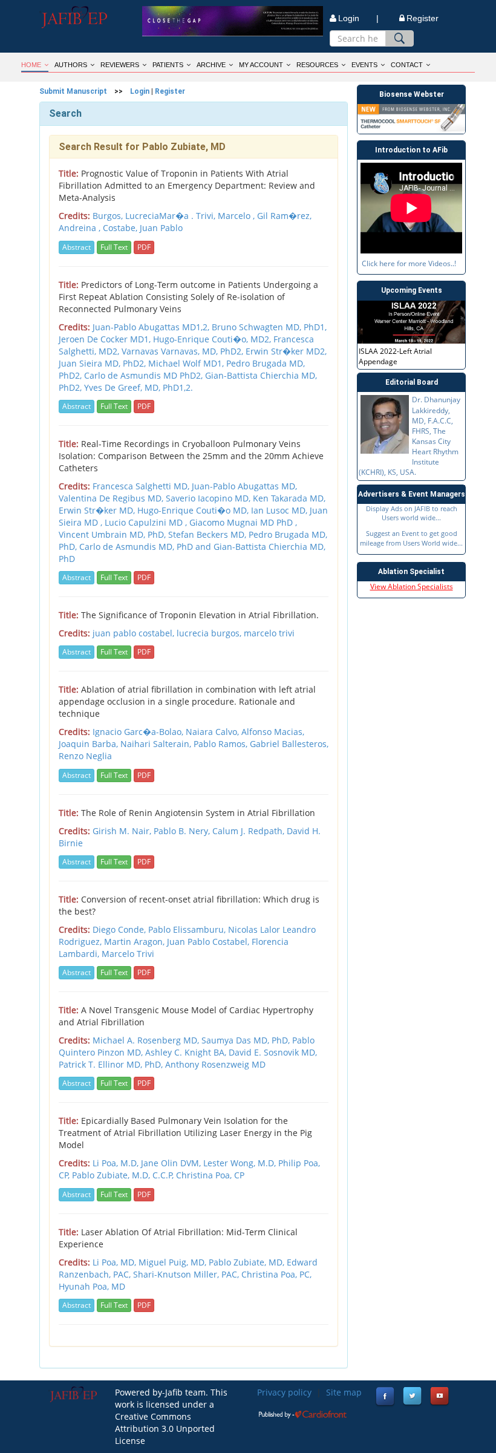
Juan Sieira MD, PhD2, (103, 363)
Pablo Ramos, (222, 743)
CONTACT (407, 64)
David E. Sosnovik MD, (273, 1052)
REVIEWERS (119, 64)
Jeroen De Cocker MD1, (106, 339)
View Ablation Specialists (411, 586)
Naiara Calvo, (213, 731)
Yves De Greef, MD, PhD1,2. (138, 387)
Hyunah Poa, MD (92, 1286)
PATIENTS (167, 64)
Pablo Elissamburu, (188, 929)
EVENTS (364, 64)
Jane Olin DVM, (172, 1163)
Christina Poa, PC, (276, 1274)
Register (422, 18)
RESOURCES (317, 64)
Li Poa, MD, (116, 1262)
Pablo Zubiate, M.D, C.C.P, (124, 1175)
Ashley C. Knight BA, (187, 1052)
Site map (344, 1392)
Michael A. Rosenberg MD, (147, 1040)
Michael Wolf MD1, (187, 363)
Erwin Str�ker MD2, (286, 351)
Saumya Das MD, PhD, (246, 1040)
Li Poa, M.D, (117, 1163)
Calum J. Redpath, (249, 831)
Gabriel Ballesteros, (289, 743)
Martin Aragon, (135, 941)
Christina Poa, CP (210, 1175)
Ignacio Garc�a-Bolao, (139, 731)
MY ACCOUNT (261, 64)
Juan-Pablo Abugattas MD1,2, (152, 327)
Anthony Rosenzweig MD (215, 1064)
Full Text (114, 247)
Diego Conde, (120, 929)
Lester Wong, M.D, (240, 1163)
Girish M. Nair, (123, 831)
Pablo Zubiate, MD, (248, 1262)
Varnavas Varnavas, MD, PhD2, (184, 351)
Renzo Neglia (85, 756)
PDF (144, 247)
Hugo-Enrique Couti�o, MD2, (213, 339)
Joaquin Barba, (89, 743)
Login (139, 91)
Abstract (76, 247)
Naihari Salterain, (157, 743)
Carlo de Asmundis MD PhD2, (144, 375)
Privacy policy (284, 1392)
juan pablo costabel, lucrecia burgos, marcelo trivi (194, 633)
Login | (358, 18)
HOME (31, 64)
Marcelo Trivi (128, 953)
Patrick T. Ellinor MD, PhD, (112, 1064)
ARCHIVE (211, 64)
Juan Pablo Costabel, (209, 941)
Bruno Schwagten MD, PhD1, (269, 327)
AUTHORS (70, 64)
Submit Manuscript (73, 91)
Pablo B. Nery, (183, 831)
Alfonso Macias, (272, 731)
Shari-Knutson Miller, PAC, (187, 1274)
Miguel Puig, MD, (174, 1262)
